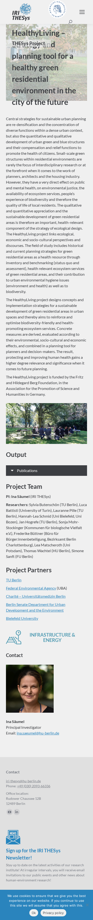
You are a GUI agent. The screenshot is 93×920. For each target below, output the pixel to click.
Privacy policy (53, 913)
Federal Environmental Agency (31, 588)
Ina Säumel (20, 496)
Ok (34, 913)
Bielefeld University (22, 618)
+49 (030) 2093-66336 (33, 786)
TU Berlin (13, 580)
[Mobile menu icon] (82, 12)
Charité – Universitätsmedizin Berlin (36, 596)
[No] (87, 904)
